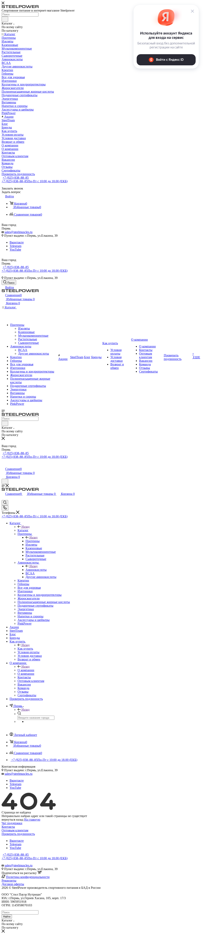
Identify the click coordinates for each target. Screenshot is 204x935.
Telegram (15, 246)
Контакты (8, 826)
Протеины (33, 541)
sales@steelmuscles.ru (18, 232)
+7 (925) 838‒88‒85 (16, 177)
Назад (25, 526)
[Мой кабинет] (3, 464)
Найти (6, 916)
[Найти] (5, 19)
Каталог (23, 530)
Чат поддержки (12, 823)
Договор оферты (13, 884)
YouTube (15, 249)
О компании (26, 670)
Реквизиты (9, 880)
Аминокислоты (36, 569)
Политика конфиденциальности (28, 877)
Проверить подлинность (18, 834)
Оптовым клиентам (15, 830)
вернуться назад (12, 819)
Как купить (25, 648)
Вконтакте (17, 242)
